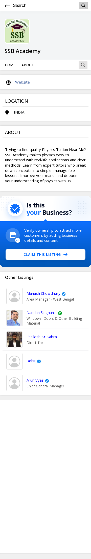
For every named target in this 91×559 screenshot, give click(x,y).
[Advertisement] (45, 476)
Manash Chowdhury (43, 293)
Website (22, 82)
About (27, 65)
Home (10, 65)
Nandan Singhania (42, 312)
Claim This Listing (42, 254)
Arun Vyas (35, 380)
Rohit (31, 360)
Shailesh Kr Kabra (42, 336)
